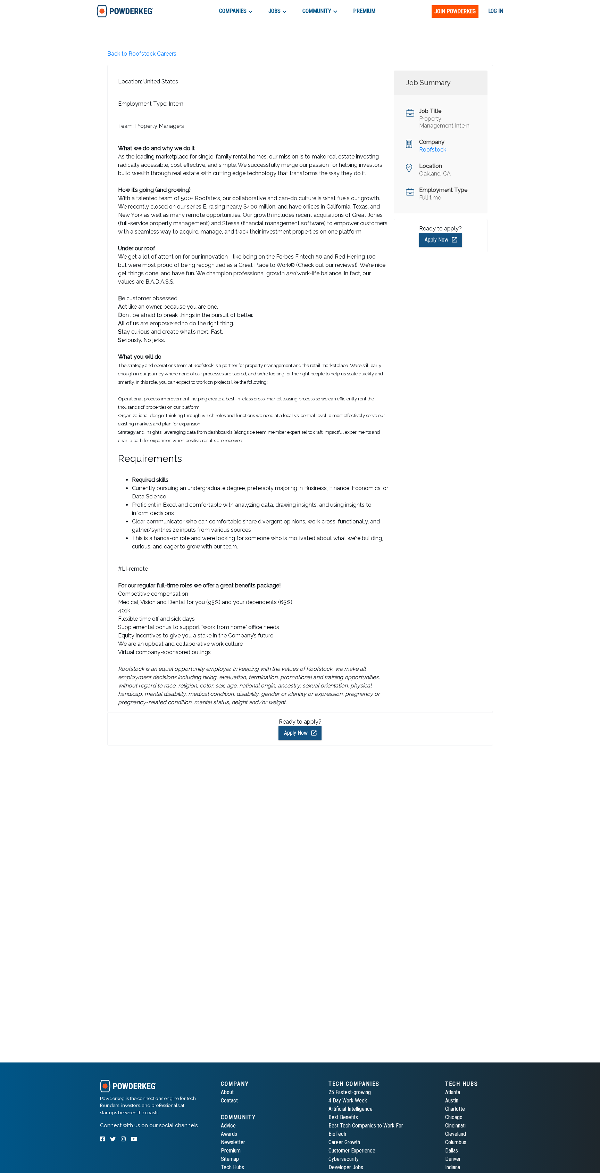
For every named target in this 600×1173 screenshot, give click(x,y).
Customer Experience (351, 1150)
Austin (451, 1100)
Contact (229, 1100)
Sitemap (230, 1159)
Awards (229, 1134)
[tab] (125, 11)
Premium (231, 1150)
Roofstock (432, 149)
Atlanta (452, 1092)
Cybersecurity (343, 1159)
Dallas (451, 1150)
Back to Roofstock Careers (141, 53)
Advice (228, 1125)
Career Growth (344, 1142)
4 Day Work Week (347, 1100)
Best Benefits (343, 1117)
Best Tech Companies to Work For (365, 1125)
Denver (453, 1159)
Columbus (455, 1142)
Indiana (452, 1167)
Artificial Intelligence (350, 1109)
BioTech (337, 1134)
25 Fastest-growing (349, 1092)
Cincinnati (455, 1125)
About (227, 1092)
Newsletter (233, 1142)
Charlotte (455, 1109)
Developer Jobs (345, 1167)
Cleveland (455, 1134)
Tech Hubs (232, 1167)
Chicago (453, 1117)
